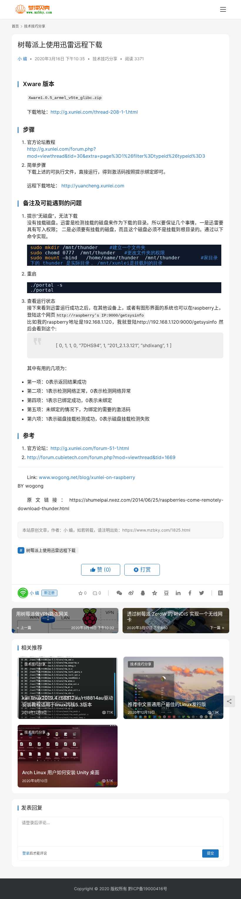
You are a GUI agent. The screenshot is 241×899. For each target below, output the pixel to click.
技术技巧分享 (105, 58)
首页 (15, 26)
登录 (25, 853)
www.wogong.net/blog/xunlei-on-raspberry (87, 477)
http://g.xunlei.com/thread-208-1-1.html (94, 112)
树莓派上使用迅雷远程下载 (51, 550)
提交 (210, 853)
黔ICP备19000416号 (147, 888)
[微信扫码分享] (119, 593)
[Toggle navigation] (223, 9)
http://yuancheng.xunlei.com (92, 186)
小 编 (22, 58)
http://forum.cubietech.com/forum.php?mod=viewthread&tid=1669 (101, 457)
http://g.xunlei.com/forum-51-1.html (90, 448)
